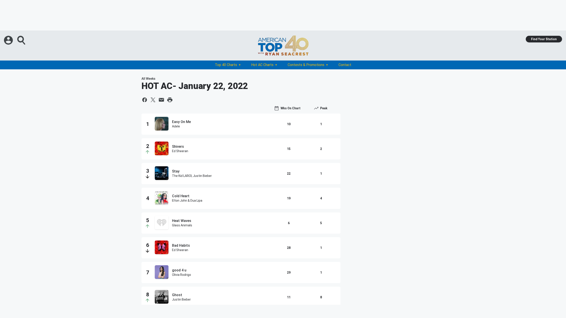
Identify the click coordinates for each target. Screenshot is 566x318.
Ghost (177, 295)
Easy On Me (181, 122)
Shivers (178, 146)
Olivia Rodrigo (181, 274)
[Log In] (9, 40)
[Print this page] (170, 100)
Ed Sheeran (180, 151)
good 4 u (179, 270)
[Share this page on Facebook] (145, 100)
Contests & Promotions (306, 65)
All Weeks (148, 78)
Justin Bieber (181, 299)
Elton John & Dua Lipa (187, 200)
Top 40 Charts (226, 65)
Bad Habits (181, 245)
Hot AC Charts (262, 65)
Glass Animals (182, 225)
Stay (176, 171)
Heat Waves (181, 221)
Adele (176, 126)
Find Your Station (544, 39)
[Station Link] (283, 45)
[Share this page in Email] (161, 100)
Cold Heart (180, 196)
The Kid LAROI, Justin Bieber (192, 176)
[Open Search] (21, 40)
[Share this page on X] (153, 100)
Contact (344, 65)
